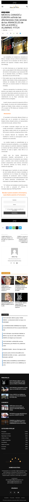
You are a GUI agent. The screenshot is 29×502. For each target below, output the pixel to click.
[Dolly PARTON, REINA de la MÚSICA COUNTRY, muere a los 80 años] (7, 297)
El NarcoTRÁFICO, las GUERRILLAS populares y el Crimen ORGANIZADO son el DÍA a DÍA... (18, 396)
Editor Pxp (5, 30)
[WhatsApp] (13, 33)
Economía (12, 10)
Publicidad (17, 497)
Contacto (23, 497)
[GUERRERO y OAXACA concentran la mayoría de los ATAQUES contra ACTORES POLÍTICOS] (21, 280)
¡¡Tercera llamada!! (5, 301)
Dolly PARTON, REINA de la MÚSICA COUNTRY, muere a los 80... (7, 304)
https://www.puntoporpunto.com (14, 258)
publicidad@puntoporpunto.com (14, 483)
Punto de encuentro (19, 284)
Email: (14, 204)
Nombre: (14, 200)
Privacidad (12, 497)
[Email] (17, 33)
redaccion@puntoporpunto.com (14, 481)
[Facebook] (7, 33)
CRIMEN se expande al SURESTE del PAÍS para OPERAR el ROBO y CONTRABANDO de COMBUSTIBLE (22, 239)
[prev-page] (2, 310)
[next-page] (4, 310)
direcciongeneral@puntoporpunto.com (14, 479)
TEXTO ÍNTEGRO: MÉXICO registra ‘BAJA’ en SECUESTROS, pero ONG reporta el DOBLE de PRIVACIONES (17, 382)
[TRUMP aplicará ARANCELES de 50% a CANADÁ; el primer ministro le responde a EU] (7, 280)
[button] (2, 7)
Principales (17, 301)
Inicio (2, 10)
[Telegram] (20, 33)
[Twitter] (10, 33)
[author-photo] (14, 254)
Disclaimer (6, 497)
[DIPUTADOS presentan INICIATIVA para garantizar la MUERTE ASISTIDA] (4, 415)
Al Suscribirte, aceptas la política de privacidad (15, 210)
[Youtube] (17, 263)
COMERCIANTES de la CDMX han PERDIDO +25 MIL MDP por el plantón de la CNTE (7, 239)
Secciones (7, 10)
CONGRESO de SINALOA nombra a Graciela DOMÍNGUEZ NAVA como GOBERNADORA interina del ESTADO (18, 422)
